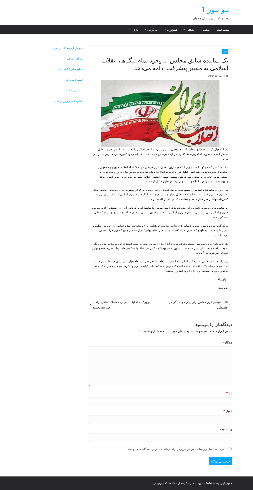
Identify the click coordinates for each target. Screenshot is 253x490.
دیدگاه (227, 342)
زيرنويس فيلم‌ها (74, 90)
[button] (185, 29)
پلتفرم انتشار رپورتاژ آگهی (68, 101)
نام (229, 393)
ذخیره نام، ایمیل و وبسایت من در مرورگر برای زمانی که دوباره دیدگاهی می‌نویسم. (177, 449)
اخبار (225, 51)
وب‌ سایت (226, 429)
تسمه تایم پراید (74, 79)
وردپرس (157, 483)
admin (210, 75)
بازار (135, 30)
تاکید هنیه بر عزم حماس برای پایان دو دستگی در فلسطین (198, 304)
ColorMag (171, 483)
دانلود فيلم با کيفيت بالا (70, 69)
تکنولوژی (172, 30)
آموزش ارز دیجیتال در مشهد (67, 48)
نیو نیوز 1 (215, 9)
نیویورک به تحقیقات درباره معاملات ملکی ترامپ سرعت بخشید (122, 304)
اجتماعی (191, 30)
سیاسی (206, 30)
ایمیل (227, 411)
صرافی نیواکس (74, 58)
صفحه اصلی (222, 30)
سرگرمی (152, 30)
